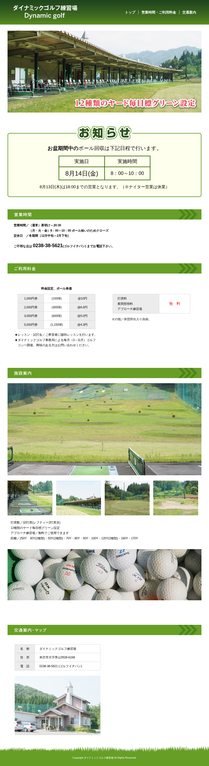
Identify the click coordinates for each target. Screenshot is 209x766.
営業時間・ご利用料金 (158, 12)
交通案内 (189, 12)
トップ (130, 12)
